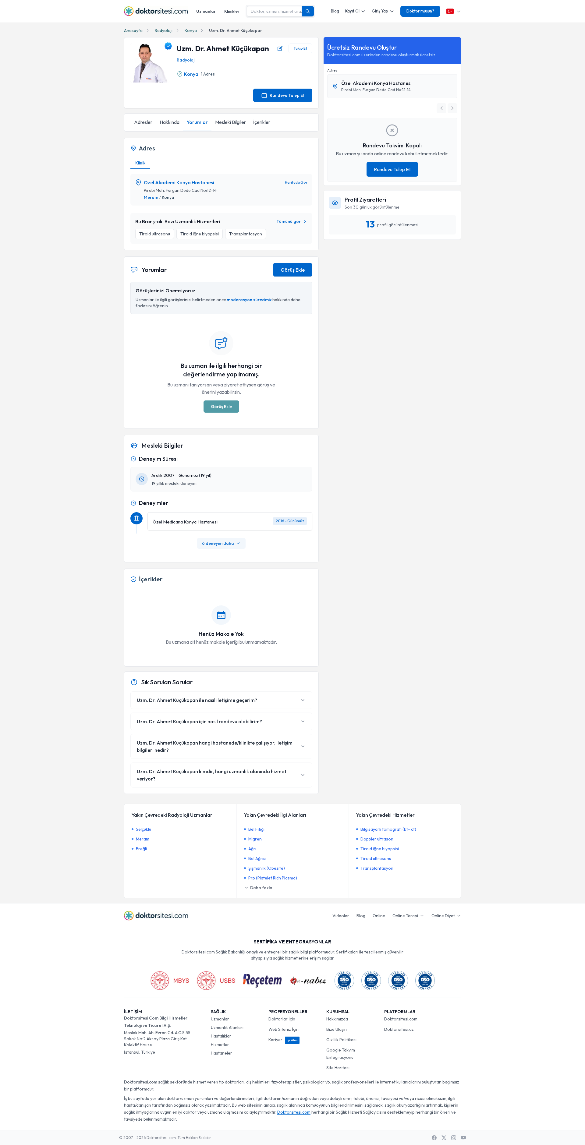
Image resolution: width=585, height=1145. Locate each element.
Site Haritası (337, 1067)
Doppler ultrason (376, 839)
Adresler (143, 122)
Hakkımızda (337, 1019)
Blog (335, 11)
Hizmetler (220, 1044)
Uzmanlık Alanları (227, 1027)
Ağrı (252, 848)
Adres (332, 70)
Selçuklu (143, 829)
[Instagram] (453, 1137)
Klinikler (231, 11)
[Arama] (308, 11)
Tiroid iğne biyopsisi (379, 848)
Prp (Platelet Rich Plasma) (272, 878)
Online (379, 915)
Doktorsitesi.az (399, 1029)
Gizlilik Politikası (341, 1039)
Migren (255, 839)
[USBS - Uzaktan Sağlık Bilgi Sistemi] (216, 980)
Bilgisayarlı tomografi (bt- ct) (388, 829)
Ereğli (141, 848)
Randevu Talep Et (287, 95)
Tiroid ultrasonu (375, 858)
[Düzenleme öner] (280, 48)
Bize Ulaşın (336, 1029)
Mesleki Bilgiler (230, 122)
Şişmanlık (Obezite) (266, 868)
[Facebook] (434, 1137)
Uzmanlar (206, 11)
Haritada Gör (296, 182)
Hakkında (169, 122)
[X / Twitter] (443, 1137)
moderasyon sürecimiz (249, 299)
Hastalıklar (221, 1036)
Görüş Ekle (293, 270)
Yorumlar (197, 122)
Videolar (340, 915)
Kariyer (283, 1039)
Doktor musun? (420, 11)
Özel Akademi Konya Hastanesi (179, 182)
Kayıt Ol (352, 11)
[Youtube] (463, 1137)
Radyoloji (163, 30)
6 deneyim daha (218, 543)
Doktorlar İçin (281, 1019)
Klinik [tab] (140, 163)
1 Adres (208, 74)
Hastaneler (221, 1053)
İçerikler (261, 122)
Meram (151, 197)
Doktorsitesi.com (400, 1019)
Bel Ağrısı (257, 858)
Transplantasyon (376, 868)
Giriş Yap (380, 11)
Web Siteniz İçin (283, 1029)
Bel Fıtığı (256, 829)
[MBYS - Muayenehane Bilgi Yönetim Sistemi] (169, 980)
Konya (191, 30)
